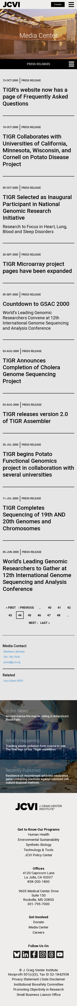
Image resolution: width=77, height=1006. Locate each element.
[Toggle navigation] (71, 4)
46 (40, 615)
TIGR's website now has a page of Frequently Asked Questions (35, 96)
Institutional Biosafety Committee (38, 984)
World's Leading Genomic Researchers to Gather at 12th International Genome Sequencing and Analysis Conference (37, 575)
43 (11, 615)
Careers (38, 932)
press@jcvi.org (12, 662)
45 (30, 615)
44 (20, 615)
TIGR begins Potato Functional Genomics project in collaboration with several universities (38, 464)
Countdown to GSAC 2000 (36, 303)
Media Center (38, 927)
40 (50, 607)
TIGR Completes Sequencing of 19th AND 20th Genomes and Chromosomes (34, 518)
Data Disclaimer (53, 979)
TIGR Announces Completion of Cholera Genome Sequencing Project (31, 370)
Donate (57, 4)
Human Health (38, 834)
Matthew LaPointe (14, 651)
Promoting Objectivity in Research (38, 989)
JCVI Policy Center (38, 855)
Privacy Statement (25, 979)
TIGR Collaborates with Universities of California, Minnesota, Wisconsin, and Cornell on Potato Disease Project (37, 150)
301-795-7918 (12, 657)
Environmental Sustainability (38, 840)
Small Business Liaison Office (39, 995)
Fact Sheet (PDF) (13, 680)
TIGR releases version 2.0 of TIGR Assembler (35, 417)
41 (60, 607)
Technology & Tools (38, 850)
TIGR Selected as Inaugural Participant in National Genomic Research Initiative (37, 207)
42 (70, 607)
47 (49, 615)
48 (59, 615)
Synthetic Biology (38, 845)
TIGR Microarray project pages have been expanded (37, 267)
